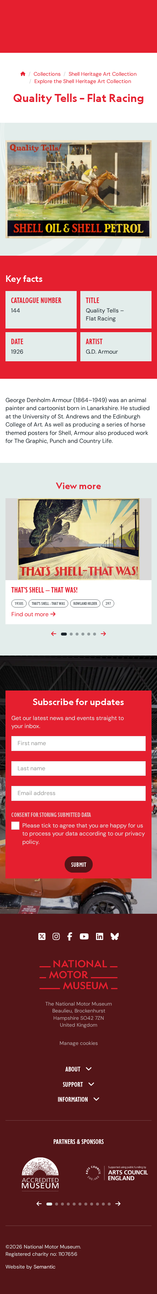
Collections (47, 74)
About (73, 1068)
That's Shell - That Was (48, 603)
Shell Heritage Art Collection (103, 74)
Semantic (44, 1266)
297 (108, 603)
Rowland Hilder (85, 603)
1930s (19, 603)
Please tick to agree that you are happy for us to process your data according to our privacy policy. (83, 834)
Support (73, 1083)
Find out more (30, 614)
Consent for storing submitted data (51, 815)
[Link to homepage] (78, 974)
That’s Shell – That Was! (44, 589)
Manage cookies (79, 1043)
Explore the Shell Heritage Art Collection (82, 81)
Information (73, 1098)
